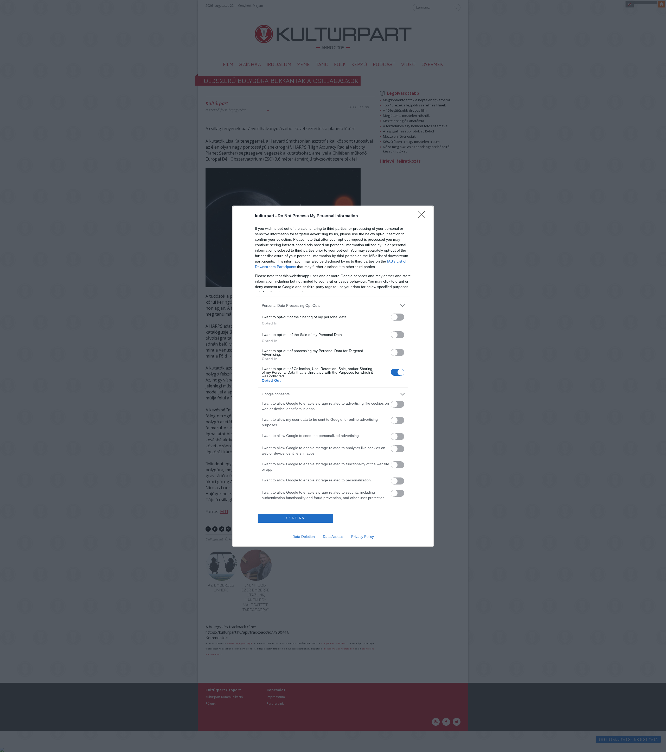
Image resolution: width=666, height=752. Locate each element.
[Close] (423, 216)
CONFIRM (295, 518)
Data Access (333, 536)
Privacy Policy (362, 536)
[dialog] (333, 376)
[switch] (397, 317)
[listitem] (333, 305)
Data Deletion (303, 536)
